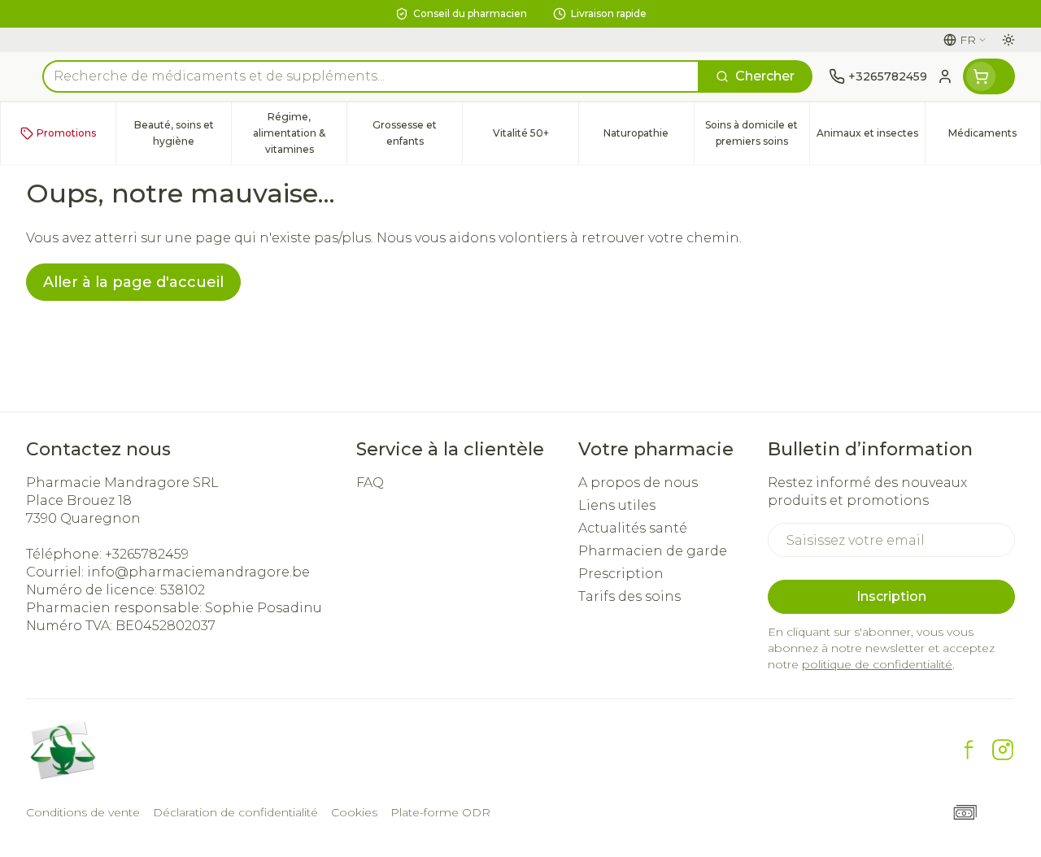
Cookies (354, 812)
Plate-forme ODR (440, 812)
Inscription (891, 596)
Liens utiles (617, 505)
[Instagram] (1003, 749)
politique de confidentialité (877, 664)
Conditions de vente (83, 812)
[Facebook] (968, 749)
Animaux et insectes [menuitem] (871, 137)
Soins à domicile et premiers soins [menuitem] (757, 133)
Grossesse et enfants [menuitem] (417, 133)
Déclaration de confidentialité (235, 812)
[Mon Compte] (945, 76)
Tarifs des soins (629, 596)
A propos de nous (638, 482)
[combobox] (370, 76)
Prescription (621, 573)
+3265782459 (147, 554)
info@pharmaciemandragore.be (198, 572)
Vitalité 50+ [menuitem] (535, 137)
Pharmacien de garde (652, 551)
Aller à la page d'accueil (133, 282)
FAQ (370, 482)
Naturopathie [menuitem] (648, 137)
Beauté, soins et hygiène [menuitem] (182, 133)
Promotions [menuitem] (66, 133)
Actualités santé (632, 528)
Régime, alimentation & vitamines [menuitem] (299, 133)
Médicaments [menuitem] (994, 137)
